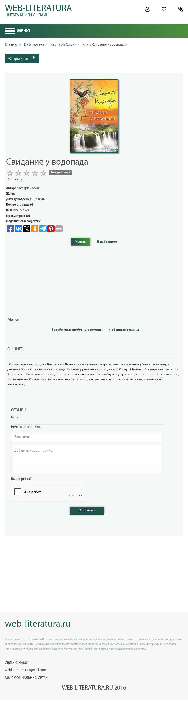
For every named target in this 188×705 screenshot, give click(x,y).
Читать (80, 242)
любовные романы (124, 330)
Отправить (87, 510)
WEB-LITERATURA (38, 9)
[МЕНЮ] (10, 31)
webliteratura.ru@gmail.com (25, 670)
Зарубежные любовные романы (77, 330)
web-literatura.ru (37, 624)
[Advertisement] (94, 281)
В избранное (107, 242)
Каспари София (28, 188)
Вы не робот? (21, 479)
